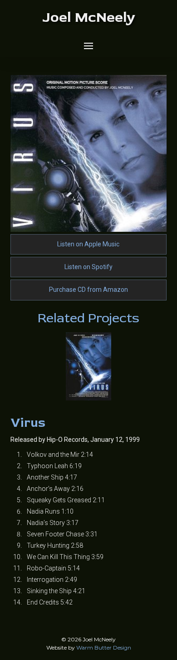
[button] (88, 46)
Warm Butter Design (103, 647)
